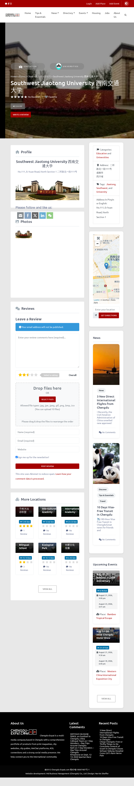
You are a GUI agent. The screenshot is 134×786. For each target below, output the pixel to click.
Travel (103, 501)
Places (22, 76)
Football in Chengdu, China (80, 737)
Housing (96, 12)
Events (82, 12)
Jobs (107, 12)
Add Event (114, 3)
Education (30, 66)
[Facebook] (9, 3)
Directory (68, 12)
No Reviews (34, 96)
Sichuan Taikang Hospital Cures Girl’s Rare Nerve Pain (111, 753)
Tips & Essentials (40, 14)
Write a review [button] (21, 114)
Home (28, 12)
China (30, 76)
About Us (117, 14)
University (101, 191)
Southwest (102, 187)
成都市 (47, 76)
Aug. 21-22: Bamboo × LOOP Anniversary (105, 577)
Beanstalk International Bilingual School (26, 543)
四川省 (38, 76)
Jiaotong (111, 184)
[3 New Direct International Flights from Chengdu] (106, 364)
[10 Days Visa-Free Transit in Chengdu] (106, 463)
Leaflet (96, 299)
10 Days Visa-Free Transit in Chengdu (106, 510)
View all (47, 588)
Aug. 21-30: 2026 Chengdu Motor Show (104, 634)
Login (89, 3)
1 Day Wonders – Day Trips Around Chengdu (81, 743)
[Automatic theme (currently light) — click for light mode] (126, 3)
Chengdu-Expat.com (60, 769)
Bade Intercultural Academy (49, 508)
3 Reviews (24, 568)
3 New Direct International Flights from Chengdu (106, 401)
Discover (103, 489)
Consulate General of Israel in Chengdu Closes (111, 747)
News (54, 12)
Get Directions (109, 315)
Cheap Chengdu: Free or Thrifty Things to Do (111, 742)
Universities (70, 66)
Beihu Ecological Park (47, 545)
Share (19, 106)
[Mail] (6, 3)
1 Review (23, 532)
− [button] (97, 244)
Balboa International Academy (72, 508)
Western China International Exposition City (106, 675)
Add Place (100, 3)
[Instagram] (11, 3)
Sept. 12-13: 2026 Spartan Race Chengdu (81, 757)
